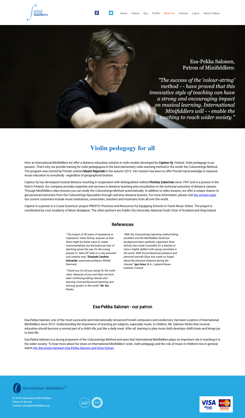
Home (123, 13)
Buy (146, 13)
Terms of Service (22, 401)
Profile (156, 13)
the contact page (205, 195)
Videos (135, 13)
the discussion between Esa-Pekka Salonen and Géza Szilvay (73, 348)
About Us (169, 13)
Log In (195, 13)
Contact (183, 13)
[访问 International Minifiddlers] (37, 12)
